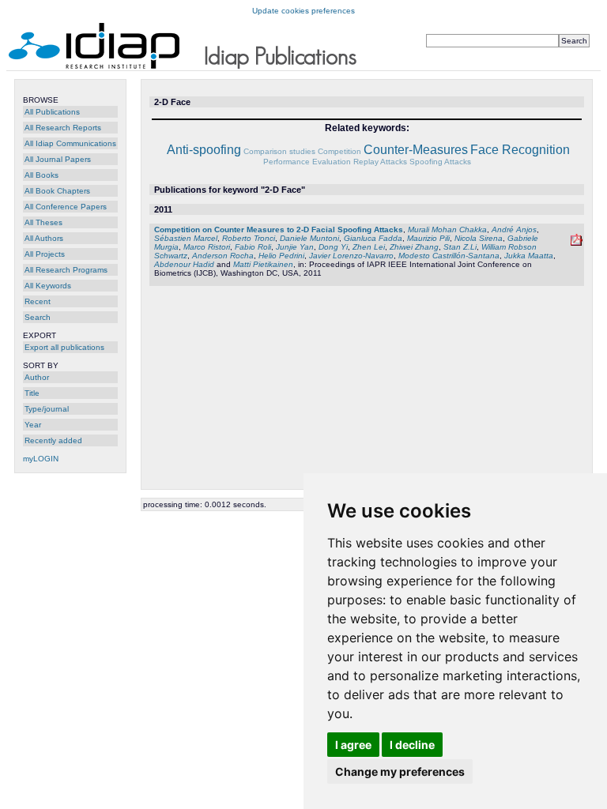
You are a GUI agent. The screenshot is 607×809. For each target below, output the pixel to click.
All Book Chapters (57, 190)
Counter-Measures (416, 149)
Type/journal (47, 408)
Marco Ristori (206, 247)
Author (37, 377)
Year (33, 424)
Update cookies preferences (303, 10)
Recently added (53, 440)
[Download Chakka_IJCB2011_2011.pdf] (576, 243)
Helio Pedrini (281, 255)
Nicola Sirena (478, 238)
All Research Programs (66, 269)
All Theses (43, 222)
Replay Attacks (380, 161)
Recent (38, 301)
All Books (41, 175)
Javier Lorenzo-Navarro (351, 255)
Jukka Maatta (528, 255)
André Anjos (514, 229)
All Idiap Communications (70, 143)
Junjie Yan (295, 247)
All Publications (52, 111)
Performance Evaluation (307, 161)
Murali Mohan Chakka (447, 229)
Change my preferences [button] (400, 771)
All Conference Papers (66, 206)
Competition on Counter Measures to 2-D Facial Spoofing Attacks (278, 229)
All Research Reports (63, 127)
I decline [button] (412, 744)
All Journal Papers (58, 159)
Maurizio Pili (428, 238)
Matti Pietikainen (263, 264)
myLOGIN (40, 458)
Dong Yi (333, 247)
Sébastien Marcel (185, 238)
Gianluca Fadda (373, 238)
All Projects (45, 254)
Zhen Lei (369, 247)
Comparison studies (279, 151)
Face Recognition (520, 149)
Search (38, 317)
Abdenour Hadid (184, 264)
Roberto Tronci (248, 238)
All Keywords (48, 285)
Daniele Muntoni (309, 238)
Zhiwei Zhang (414, 247)
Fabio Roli (253, 247)
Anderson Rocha (223, 255)
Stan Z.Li (460, 247)
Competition (339, 151)
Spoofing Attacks (440, 161)
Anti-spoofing (204, 149)
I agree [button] (353, 744)
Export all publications (64, 347)
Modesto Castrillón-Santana (449, 255)
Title (32, 393)
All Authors (44, 238)
